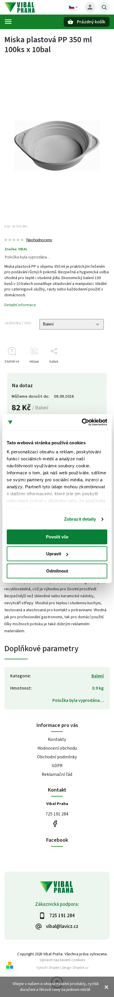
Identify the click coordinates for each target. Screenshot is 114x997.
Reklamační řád (57, 774)
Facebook (54, 823)
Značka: (15, 249)
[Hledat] (104, 7)
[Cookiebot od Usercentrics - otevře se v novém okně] (82, 422)
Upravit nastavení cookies (62, 960)
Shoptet (54, 967)
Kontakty (57, 739)
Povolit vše (57, 536)
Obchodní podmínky (57, 757)
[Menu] (8, 21)
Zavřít (91, 371)
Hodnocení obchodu (57, 748)
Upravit (53, 553)
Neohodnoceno (39, 240)
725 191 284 (57, 814)
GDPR (57, 765)
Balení (97, 676)
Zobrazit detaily (80, 519)
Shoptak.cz (80, 967)
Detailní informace (20, 305)
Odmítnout (57, 570)
